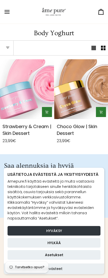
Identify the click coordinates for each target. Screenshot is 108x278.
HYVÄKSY (54, 230)
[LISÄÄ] (47, 112)
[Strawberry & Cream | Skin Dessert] (27, 89)
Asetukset (54, 254)
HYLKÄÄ (54, 242)
